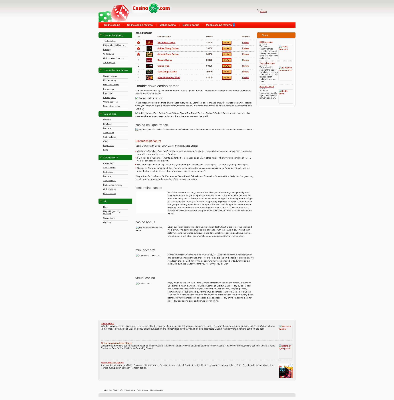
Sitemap (263, 12)
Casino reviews (110, 76)
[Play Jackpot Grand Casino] (149, 53)
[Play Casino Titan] (149, 65)
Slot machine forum (148, 141)
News (105, 207)
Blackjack (107, 124)
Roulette (107, 120)
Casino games (109, 97)
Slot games (108, 172)
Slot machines (109, 137)
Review (245, 42)
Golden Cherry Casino (168, 48)
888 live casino (266, 42)
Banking (107, 49)
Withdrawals (108, 54)
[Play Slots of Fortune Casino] (149, 77)
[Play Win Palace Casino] (149, 42)
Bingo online (108, 145)
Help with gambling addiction (111, 212)
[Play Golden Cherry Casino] (149, 47)
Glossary (107, 222)
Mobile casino (109, 80)
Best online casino (111, 106)
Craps (106, 141)
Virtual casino (109, 168)
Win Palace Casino (166, 42)
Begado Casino (164, 60)
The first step (109, 41)
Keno (105, 150)
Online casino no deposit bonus (116, 343)
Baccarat (107, 128)
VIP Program (109, 62)
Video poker (108, 132)
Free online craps (267, 63)
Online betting (109, 189)
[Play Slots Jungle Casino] (149, 71)
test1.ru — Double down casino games (135, 11)
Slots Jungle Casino (167, 72)
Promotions (108, 93)
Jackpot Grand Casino (168, 54)
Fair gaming (108, 89)
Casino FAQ (108, 163)
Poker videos (107, 323)
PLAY (226, 43)
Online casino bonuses (113, 58)
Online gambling (110, 102)
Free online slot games (112, 362)
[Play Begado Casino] (149, 59)
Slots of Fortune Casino (168, 77)
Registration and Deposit (114, 45)
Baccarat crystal (266, 86)
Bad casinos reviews (112, 185)
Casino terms (109, 218)
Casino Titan (163, 66)
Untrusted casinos (111, 85)
